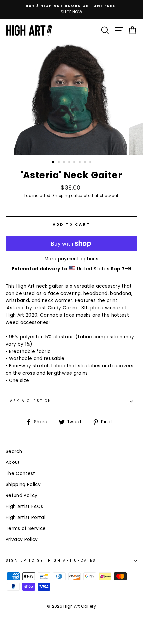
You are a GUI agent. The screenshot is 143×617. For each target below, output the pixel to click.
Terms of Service (26, 528)
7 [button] (85, 162)
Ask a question (31, 400)
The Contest (20, 473)
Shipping (61, 195)
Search (14, 451)
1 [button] (53, 162)
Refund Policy (21, 495)
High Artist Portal (25, 517)
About (13, 462)
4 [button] (70, 162)
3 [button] (64, 162)
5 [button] (75, 162)
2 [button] (59, 162)
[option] (71, 9)
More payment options (71, 259)
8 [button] (91, 162)
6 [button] (80, 162)
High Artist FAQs (24, 506)
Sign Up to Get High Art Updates (51, 560)
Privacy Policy (22, 539)
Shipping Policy (23, 484)
